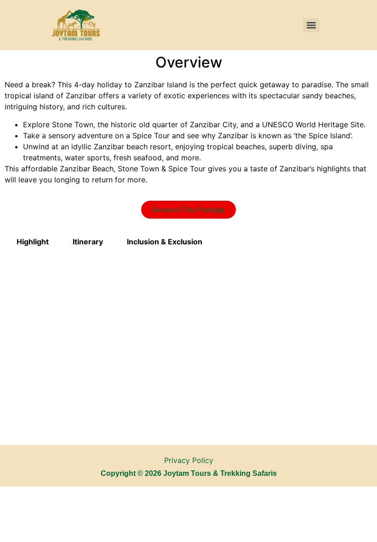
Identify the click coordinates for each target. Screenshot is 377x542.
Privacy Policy (188, 460)
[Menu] (311, 25)
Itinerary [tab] (88, 241)
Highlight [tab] (33, 241)
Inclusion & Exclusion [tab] (164, 241)
